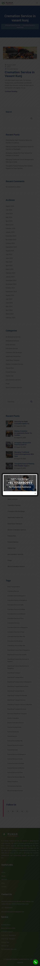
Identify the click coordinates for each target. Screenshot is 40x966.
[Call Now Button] (35, 962)
